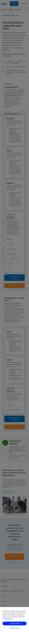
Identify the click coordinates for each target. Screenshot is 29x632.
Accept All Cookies (14, 623)
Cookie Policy (8, 618)
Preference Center (15, 628)
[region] (14, 619)
